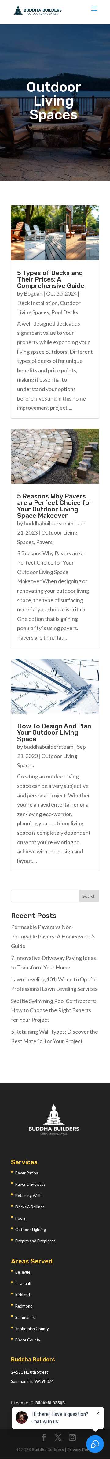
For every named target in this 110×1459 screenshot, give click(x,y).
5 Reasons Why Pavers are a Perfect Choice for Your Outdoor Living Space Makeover (54, 505)
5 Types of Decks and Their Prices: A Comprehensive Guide (50, 279)
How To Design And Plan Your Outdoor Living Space (54, 732)
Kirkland (22, 1294)
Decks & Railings (29, 1206)
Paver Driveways (30, 1184)
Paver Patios (26, 1172)
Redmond (24, 1306)
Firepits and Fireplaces (35, 1240)
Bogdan (33, 293)
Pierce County (27, 1340)
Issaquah (23, 1283)
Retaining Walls (28, 1195)
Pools (20, 1218)
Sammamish (26, 1317)
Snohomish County (32, 1328)
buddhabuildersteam (48, 523)
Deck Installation (37, 303)
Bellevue (22, 1272)
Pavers (44, 542)
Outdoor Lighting (30, 1229)
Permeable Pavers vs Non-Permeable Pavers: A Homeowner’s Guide (53, 936)
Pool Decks (64, 312)
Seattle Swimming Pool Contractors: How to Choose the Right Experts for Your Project (54, 1010)
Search (89, 896)
